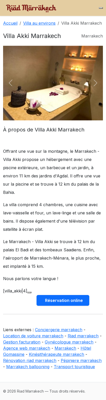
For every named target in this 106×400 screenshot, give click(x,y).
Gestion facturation (21, 342)
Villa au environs (39, 23)
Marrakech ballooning (27, 366)
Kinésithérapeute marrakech (56, 354)
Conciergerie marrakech (58, 329)
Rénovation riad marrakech (29, 360)
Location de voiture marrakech (33, 335)
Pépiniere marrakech (81, 360)
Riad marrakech (83, 335)
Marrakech (65, 348)
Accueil (10, 23)
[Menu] (101, 8)
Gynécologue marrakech (69, 342)
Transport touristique (74, 366)
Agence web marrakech (26, 348)
